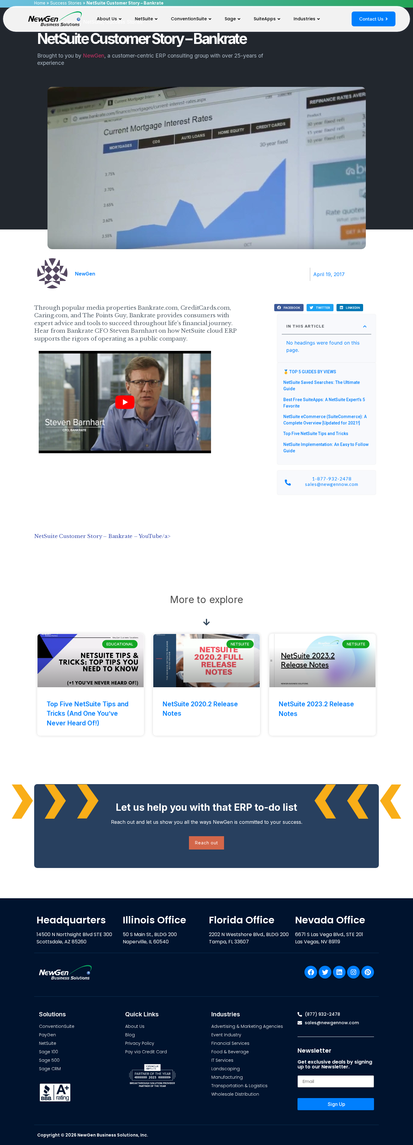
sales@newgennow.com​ (331, 484)
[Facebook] (310, 972)
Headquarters (71, 920)
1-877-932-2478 (332, 478)
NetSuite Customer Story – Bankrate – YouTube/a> (102, 536)
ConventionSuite (189, 19)
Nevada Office (330, 920)
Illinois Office (154, 920)
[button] (289, 308)
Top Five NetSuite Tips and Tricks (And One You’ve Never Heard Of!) (87, 713)
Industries (304, 19)
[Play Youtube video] (125, 402)
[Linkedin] (339, 972)
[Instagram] (353, 972)
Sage (230, 19)
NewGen (93, 55)
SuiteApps (265, 19)
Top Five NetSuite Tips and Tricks (315, 433)
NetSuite (144, 19)
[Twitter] (325, 972)
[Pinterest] (367, 972)
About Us (107, 19)
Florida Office (242, 920)
